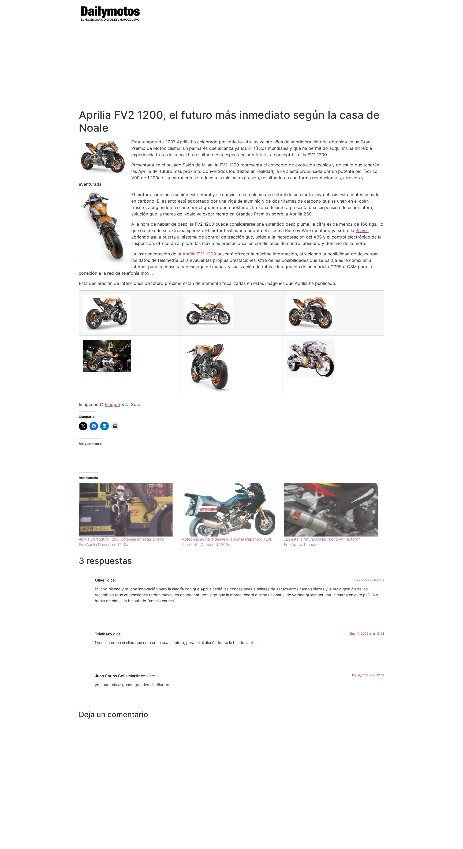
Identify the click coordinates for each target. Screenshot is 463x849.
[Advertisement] (231, 68)
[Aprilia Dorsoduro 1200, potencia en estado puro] (127, 510)
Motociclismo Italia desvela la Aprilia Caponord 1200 (226, 539)
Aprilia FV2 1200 (199, 253)
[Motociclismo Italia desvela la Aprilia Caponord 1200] (230, 510)
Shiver (362, 230)
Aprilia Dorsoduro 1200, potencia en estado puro (121, 539)
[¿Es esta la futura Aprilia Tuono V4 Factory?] (332, 510)
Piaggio (112, 404)
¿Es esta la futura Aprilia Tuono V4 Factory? (322, 539)
